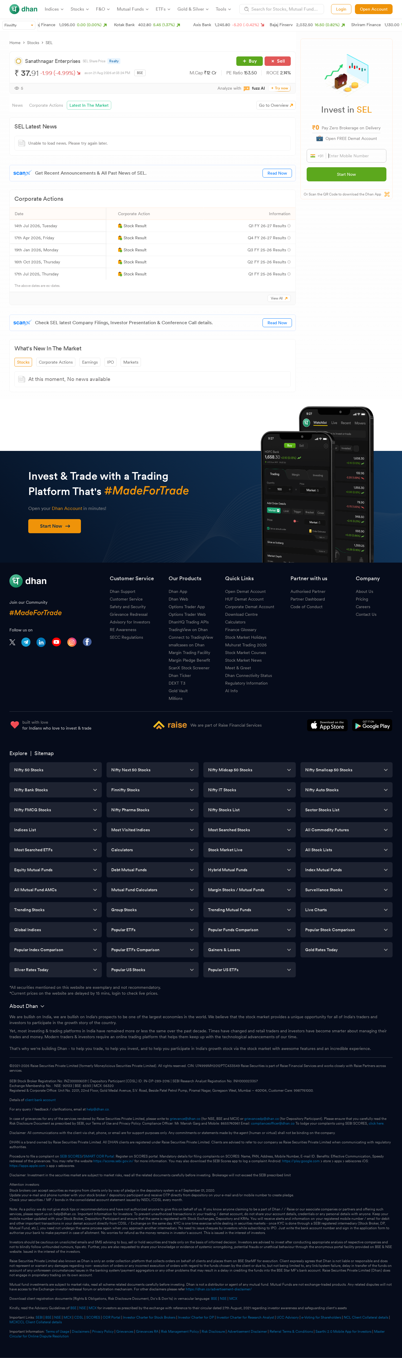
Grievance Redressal (128, 614)
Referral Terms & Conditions (291, 1331)
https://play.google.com (301, 1161)
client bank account (40, 1100)
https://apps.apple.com (27, 1166)
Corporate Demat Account (249, 606)
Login (341, 9)
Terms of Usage (57, 1331)
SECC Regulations (126, 637)
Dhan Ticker (180, 675)
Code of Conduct (306, 606)
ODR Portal (111, 1317)
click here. (376, 1123)
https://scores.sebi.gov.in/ (113, 1161)
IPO (110, 362)
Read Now (277, 173)
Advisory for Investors (130, 622)
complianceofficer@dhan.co (273, 1123)
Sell (281, 61)
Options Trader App (187, 606)
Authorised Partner (307, 591)
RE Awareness (123, 629)
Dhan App (178, 591)
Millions (175, 698)
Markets (130, 362)
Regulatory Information (246, 683)
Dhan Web (178, 599)
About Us (364, 591)
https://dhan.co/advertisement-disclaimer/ (219, 1289)
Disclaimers (80, 1331)
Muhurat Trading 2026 (246, 645)
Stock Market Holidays (245, 637)
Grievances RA (147, 1331)
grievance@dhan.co (185, 1119)
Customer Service (126, 599)
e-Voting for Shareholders (321, 1317)
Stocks (33, 42)
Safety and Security (128, 606)
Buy (253, 61)
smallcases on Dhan (187, 645)
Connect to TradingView (191, 637)
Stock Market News (243, 660)
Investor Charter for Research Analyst (245, 1317)
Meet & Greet (238, 667)
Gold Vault (178, 690)
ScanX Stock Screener (189, 667)
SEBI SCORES (71, 1156)
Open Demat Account (245, 591)
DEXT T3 (177, 683)
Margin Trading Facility (189, 652)
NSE (223, 1299)
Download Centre (241, 614)
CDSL (79, 1317)
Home (15, 42)
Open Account (374, 9)
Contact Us (366, 614)
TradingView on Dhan (188, 629)
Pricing (362, 599)
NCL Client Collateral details (366, 1317)
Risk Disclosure (213, 1331)
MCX (233, 1299)
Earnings (90, 362)
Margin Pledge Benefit (189, 660)
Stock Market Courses (245, 652)
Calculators (235, 622)
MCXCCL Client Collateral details (35, 1322)
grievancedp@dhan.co (261, 1119)
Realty (114, 61)
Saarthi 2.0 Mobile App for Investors (343, 1331)
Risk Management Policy (180, 1331)
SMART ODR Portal (99, 1156)
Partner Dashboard (307, 599)
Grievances (124, 1331)
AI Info (231, 690)
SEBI (39, 1317)
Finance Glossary (240, 629)
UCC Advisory (288, 1317)
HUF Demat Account (244, 599)
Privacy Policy (103, 1331)
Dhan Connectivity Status (248, 675)
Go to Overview (273, 105)
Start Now (346, 174)
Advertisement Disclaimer (247, 1331)
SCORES (93, 1317)
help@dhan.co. (98, 1109)
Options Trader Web (187, 614)
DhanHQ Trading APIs (189, 622)
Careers (363, 606)
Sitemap (44, 753)
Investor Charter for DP (196, 1317)
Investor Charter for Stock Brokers (149, 1317)
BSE (213, 1299)
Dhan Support (122, 591)
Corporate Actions (56, 362)
